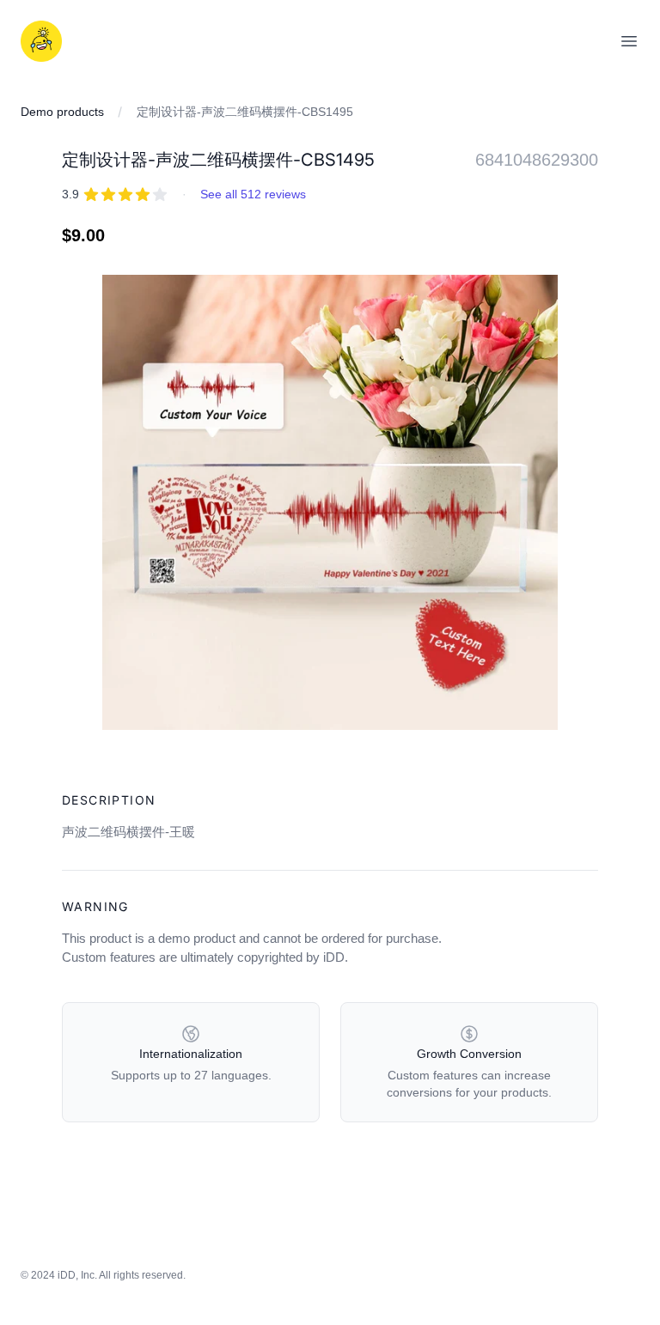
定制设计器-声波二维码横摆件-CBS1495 (245, 112)
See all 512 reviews (253, 194)
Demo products (62, 112)
